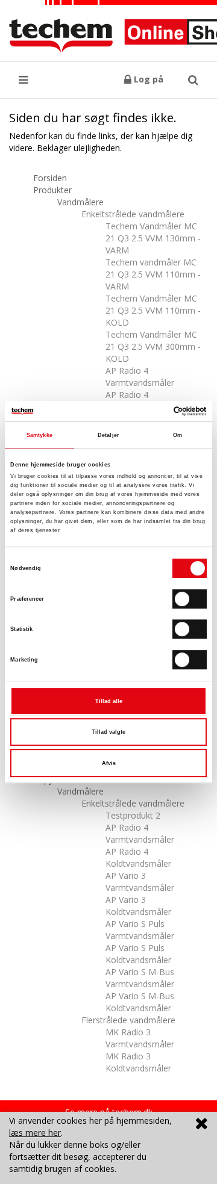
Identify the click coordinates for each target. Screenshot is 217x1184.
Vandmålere (80, 202)
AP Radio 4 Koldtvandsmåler (138, 857)
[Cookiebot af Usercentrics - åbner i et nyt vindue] (156, 411)
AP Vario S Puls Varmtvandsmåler (139, 929)
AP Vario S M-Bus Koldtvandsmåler (139, 1002)
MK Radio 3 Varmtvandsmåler (139, 1038)
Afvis (109, 763)
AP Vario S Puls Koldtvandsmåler (138, 953)
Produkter (52, 190)
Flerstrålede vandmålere (128, 1020)
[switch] (189, 599)
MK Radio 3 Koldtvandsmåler (138, 1062)
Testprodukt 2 (132, 815)
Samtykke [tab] (39, 435)
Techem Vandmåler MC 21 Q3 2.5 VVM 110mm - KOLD (153, 310)
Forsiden (50, 178)
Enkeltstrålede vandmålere (132, 214)
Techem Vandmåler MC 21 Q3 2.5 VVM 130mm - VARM (153, 238)
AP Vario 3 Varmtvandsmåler (139, 881)
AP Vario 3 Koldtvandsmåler (138, 905)
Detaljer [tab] (108, 435)
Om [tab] (177, 435)
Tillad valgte (108, 732)
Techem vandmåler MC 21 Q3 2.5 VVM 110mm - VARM (153, 274)
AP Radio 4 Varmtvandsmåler (139, 376)
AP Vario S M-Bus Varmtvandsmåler (139, 978)
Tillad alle (108, 701)
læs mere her (35, 1132)
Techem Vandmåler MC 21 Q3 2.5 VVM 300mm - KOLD (153, 346)
